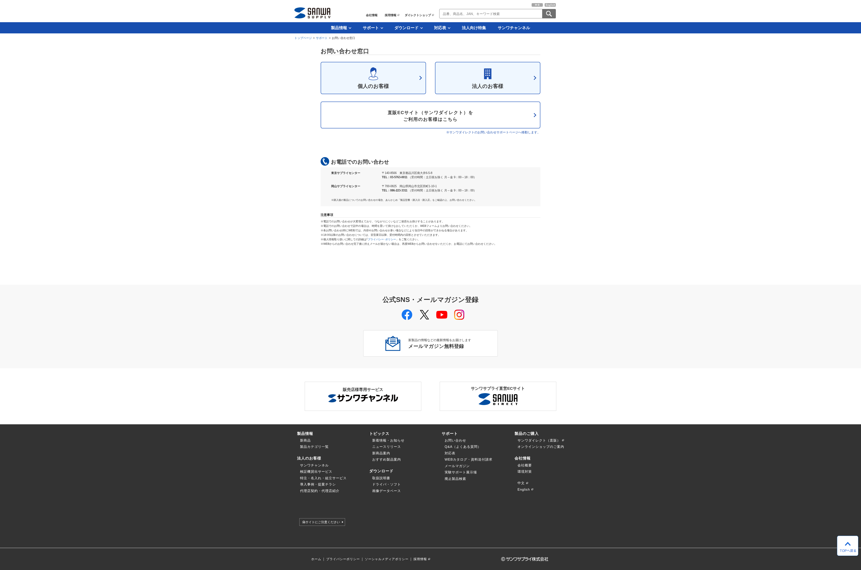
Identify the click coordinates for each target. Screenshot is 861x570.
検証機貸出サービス (316, 471)
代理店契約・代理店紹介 (319, 491)
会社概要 (524, 465)
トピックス (379, 433)
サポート (371, 28)
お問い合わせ (455, 440)
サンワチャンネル (514, 28)
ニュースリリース (386, 447)
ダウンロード (406, 28)
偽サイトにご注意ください (321, 522)
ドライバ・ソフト (386, 484)
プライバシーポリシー (343, 559)
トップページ (303, 38)
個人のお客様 (373, 86)
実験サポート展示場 (461, 472)
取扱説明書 (381, 478)
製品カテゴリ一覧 (314, 447)
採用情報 (390, 15)
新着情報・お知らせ (388, 440)
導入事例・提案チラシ (318, 484)
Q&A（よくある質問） (463, 447)
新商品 (305, 440)
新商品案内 (381, 453)
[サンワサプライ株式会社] (312, 12)
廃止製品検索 (455, 479)
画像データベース (386, 491)
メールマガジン (457, 466)
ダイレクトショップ (418, 15)
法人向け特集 (474, 28)
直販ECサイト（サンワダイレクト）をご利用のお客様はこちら (431, 116)
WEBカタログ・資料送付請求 (468, 459)
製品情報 (339, 28)
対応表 (440, 28)
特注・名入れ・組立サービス (323, 478)
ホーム (316, 559)
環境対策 (524, 471)
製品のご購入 (527, 433)
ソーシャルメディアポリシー (387, 559)
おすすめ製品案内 (386, 459)
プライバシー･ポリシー (382, 239)
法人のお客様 (487, 86)
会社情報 (372, 15)
